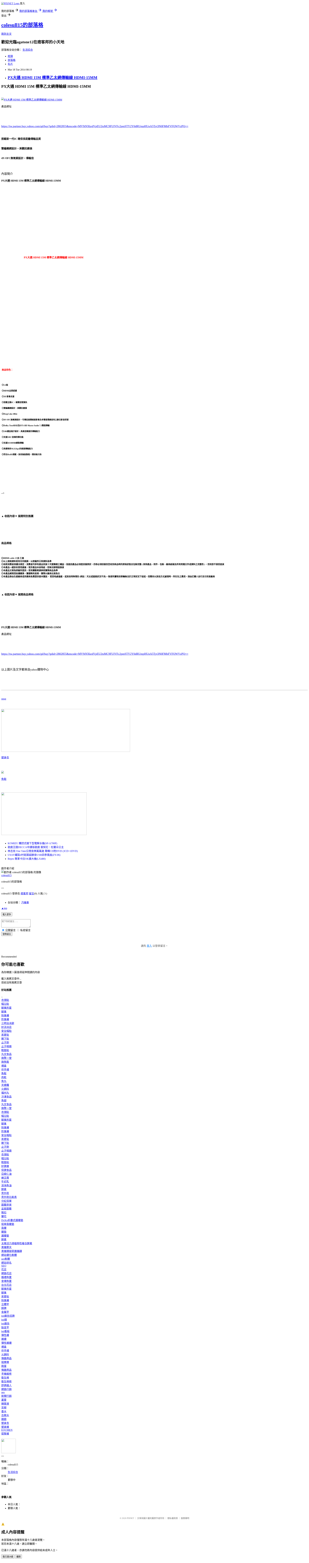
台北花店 (6, 1285)
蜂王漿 (5, 1177)
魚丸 (3, 1081)
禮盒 (3, 1065)
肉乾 (3, 1077)
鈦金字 (5, 1327)
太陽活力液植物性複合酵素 (16, 1243)
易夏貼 (5, 1034)
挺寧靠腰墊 (7, 1224)
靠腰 (3, 1228)
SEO (3, 1265)
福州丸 (5, 1092)
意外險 (5, 1193)
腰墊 (3, 1231)
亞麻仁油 (6, 1174)
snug (3, 698)
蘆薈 (3, 1400)
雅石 (3, 1212)
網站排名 (6, 1262)
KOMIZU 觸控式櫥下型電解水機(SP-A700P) (32, 843)
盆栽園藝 (6, 1208)
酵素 (3, 1189)
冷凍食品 (6, 1096)
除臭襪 (5, 1015)
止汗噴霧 (6, 1046)
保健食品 (6, 1170)
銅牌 (3, 1308)
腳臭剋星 (6, 1007)
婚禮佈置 (6, 1277)
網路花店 (6, 1273)
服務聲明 (185, 1518)
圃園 (3, 1419)
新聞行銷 (6, 1396)
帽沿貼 (5, 1004)
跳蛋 (3, 1366)
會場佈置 (6, 1281)
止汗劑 (5, 1042)
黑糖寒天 (6, 1247)
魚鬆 (3, 779)
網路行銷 (6, 1389)
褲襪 (3, 1339)
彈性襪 (5, 1335)
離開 (18, 1556)
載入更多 (7, 914)
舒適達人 (6, 1385)
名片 (10, 64)
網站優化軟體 (9, 1255)
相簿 (10, 56)
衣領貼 (5, 1000)
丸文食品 (6, 1054)
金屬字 (5, 1312)
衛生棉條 (6, 1381)
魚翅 (3, 1100)
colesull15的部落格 (22, 25)
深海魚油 (6, 1185)
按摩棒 (5, 1362)
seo (3, 1392)
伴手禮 (5, 1069)
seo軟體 (5, 1259)
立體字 (5, 1304)
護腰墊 (5, 1235)
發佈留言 (7, 934)
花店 (3, 1269)
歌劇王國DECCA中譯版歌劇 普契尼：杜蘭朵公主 (36, 847)
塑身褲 (5, 1427)
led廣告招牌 (8, 1315)
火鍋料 (5, 1089)
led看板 (5, 1331)
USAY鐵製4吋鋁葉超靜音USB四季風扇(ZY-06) (34, 855)
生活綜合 (28, 49)
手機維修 (6, 1373)
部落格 (11, 60)
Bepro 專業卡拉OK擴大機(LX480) (27, 858)
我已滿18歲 (8, 1556)
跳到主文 (6, 34)
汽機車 (25, 902)
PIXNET (130, 1518)
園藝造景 (6, 1204)
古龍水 (5, 1415)
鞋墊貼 (5, 1050)
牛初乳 (5, 1181)
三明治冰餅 (7, 1023)
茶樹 (3, 1407)
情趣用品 (6, 1358)
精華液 (5, 1403)
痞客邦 (24, 893)
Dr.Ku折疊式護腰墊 (12, 1220)
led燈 (4, 1319)
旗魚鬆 (5, 1062)
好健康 (5, 1166)
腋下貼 (5, 1038)
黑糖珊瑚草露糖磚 (11, 1251)
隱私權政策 (172, 1518)
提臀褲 (5, 1433)
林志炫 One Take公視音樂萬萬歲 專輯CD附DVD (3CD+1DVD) (43, 851)
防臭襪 (5, 1019)
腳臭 (3, 1011)
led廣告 (5, 1323)
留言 (31, 893)
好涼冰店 (6, 1027)
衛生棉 (5, 1377)
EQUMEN (7, 1430)
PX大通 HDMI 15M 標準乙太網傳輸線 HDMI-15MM (52, 77)
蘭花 (3, 1216)
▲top (4, 908)
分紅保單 (6, 1201)
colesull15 (6, 875)
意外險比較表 (9, 1197)
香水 (3, 1411)
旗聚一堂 (6, 1058)
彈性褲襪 (6, 1343)
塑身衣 (5, 757)
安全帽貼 (6, 1031)
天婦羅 (5, 1085)
